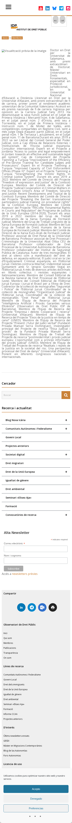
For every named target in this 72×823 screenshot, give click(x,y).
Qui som (7, 638)
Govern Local (13, 437)
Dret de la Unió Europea (36, 471)
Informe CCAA (10, 714)
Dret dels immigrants (13, 684)
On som (7, 657)
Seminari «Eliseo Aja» (18, 497)
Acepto (36, 788)
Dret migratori (15, 463)
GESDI (6, 740)
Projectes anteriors (17, 446)
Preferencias (36, 808)
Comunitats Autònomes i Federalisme (36, 428)
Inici (5, 633)
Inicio (5, 37)
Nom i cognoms (12, 555)
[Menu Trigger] (8, 6)
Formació (11, 506)
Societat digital (36, 454)
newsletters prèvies (25, 574)
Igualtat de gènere (17, 480)
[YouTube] (41, 8)
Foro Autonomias (12, 755)
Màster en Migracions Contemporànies (22, 745)
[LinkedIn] (47, 8)
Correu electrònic (14, 543)
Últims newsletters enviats (16, 735)
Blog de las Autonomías (15, 750)
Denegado (36, 798)
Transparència (10, 652)
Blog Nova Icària (36, 420)
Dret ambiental (15, 489)
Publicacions (9, 647)
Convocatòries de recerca (36, 514)
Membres (17, 37)
